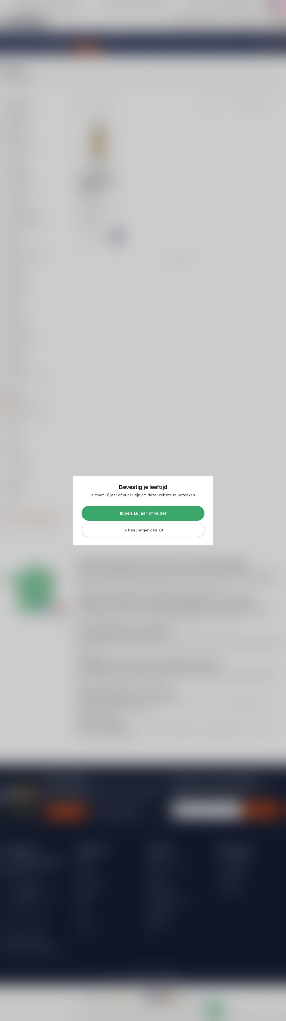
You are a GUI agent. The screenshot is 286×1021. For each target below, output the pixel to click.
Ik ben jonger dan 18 (143, 530)
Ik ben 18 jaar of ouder (143, 513)
